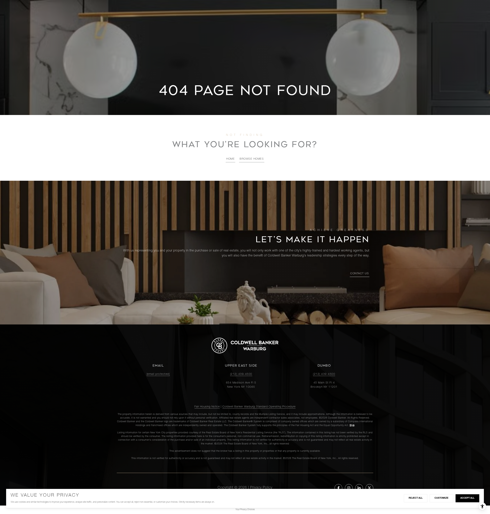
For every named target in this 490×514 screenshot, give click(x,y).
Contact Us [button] (359, 273)
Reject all (416, 498)
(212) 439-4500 (241, 374)
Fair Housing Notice (207, 407)
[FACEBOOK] (338, 488)
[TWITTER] (369, 488)
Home (230, 159)
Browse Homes (252, 159)
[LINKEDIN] (359, 488)
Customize (441, 498)
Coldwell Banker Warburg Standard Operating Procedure (259, 407)
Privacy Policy (261, 487)
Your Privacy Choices (245, 509)
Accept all (467, 498)
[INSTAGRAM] (349, 488)
